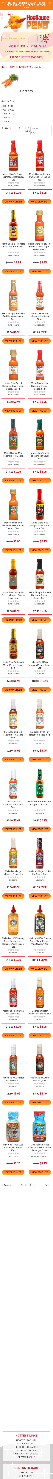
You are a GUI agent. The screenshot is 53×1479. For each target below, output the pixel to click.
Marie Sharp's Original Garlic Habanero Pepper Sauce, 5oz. (13, 595)
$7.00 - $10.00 (7, 110)
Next (26, 131)
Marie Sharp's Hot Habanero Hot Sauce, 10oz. (39, 316)
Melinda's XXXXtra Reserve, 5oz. (40, 1079)
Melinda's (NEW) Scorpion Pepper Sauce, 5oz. (40, 665)
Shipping (9, 52)
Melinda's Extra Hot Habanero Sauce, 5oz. (39, 733)
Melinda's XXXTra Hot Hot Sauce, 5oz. (13, 1079)
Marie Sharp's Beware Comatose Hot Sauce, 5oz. (39, 177)
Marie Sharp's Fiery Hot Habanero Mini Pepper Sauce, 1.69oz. (39, 247)
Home (4, 67)
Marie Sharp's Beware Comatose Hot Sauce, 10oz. (13, 177)
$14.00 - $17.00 (8, 117)
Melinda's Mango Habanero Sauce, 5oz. (13, 872)
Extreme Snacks (26, 1450)
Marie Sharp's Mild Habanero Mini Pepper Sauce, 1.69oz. (13, 525)
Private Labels (26, 1457)
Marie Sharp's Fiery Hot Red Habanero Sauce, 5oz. (13, 316)
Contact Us (39, 46)
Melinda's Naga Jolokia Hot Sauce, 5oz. (39, 872)
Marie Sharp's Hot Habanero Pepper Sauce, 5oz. (39, 386)
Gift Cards (24, 52)
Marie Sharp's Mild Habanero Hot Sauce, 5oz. (39, 456)
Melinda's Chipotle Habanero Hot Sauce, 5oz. (13, 735)
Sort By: (35, 128)
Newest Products (26, 1440)
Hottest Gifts (41, 52)
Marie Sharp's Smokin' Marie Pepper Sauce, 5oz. (13, 665)
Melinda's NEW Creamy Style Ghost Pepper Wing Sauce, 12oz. (40, 941)
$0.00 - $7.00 (7, 106)
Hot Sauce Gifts (26, 1443)
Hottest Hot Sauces (26, 1447)
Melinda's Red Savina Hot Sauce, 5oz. (13, 1012)
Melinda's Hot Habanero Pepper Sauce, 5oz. (40, 803)
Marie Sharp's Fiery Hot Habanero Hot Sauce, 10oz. (13, 247)
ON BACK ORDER (13, 201)
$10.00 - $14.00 (8, 114)
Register (24, 46)
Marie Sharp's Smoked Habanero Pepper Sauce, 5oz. (40, 595)
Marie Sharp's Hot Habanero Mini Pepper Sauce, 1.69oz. (13, 386)
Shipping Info (26, 1476)
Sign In (12, 46)
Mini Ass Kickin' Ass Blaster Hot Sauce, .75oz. (13, 1147)
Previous (8, 128)
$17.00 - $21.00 (8, 121)
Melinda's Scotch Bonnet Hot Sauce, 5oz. (39, 1012)
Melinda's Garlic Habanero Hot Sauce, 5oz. (13, 804)
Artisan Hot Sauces (26, 1454)
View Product (13, 271)
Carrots (37, 67)
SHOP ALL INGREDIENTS (20, 67)
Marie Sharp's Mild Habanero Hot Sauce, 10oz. (13, 456)
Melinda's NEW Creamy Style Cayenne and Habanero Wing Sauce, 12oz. (13, 942)
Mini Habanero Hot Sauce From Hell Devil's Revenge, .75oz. (40, 1147)
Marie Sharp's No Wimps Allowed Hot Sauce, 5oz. (39, 525)
